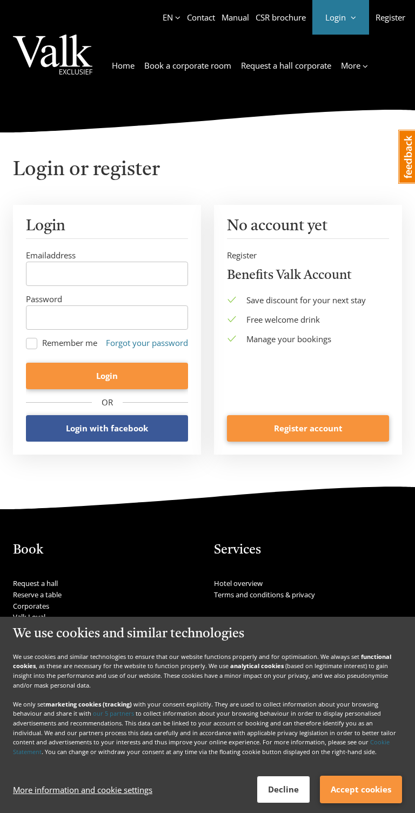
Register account (308, 428)
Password (44, 299)
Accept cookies (361, 789)
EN (168, 17)
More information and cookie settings (82, 789)
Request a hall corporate (286, 65)
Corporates (31, 606)
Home (123, 65)
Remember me (69, 343)
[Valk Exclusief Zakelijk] (52, 61)
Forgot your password (147, 342)
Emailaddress (51, 255)
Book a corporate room (187, 65)
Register (390, 17)
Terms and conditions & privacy (264, 594)
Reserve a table (37, 594)
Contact (201, 17)
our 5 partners (113, 713)
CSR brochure (281, 17)
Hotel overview (238, 583)
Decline (283, 789)
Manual (235, 17)
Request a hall (35, 583)
